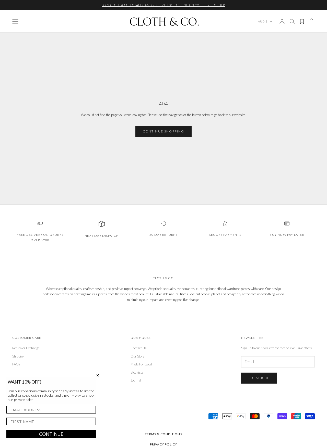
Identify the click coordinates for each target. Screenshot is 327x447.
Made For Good (141, 364)
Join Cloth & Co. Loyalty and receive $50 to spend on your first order (163, 5)
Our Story (137, 356)
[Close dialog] (97, 375)
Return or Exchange (26, 348)
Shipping (18, 356)
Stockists (137, 372)
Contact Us (139, 348)
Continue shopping (163, 131)
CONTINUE (51, 434)
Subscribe (259, 378)
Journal (136, 380)
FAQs (16, 364)
